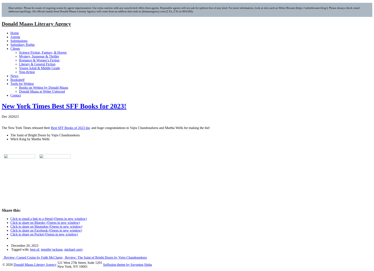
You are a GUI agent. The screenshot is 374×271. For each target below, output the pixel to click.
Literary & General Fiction (37, 64)
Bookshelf (17, 80)
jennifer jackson (52, 249)
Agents (15, 37)
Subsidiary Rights (22, 45)
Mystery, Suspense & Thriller (39, 56)
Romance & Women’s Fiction (39, 60)
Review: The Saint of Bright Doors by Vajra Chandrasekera (105, 257)
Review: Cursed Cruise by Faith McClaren (33, 257)
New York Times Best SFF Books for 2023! (64, 106)
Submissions (18, 41)
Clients (15, 48)
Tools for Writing (22, 83)
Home (14, 33)
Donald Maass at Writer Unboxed (42, 91)
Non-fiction (27, 72)
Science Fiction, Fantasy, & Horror (43, 52)
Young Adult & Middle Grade (39, 68)
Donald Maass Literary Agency (36, 24)
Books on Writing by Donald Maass (43, 87)
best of (34, 249)
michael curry (73, 249)
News (14, 76)
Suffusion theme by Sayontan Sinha (127, 264)
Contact (15, 95)
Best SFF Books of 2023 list (70, 128)
